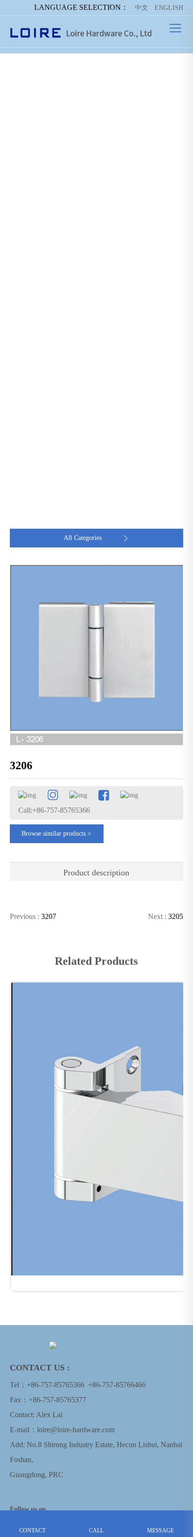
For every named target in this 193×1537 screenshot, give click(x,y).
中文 (141, 7)
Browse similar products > (56, 833)
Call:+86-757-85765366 (54, 810)
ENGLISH (169, 7)
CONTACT (32, 1517)
